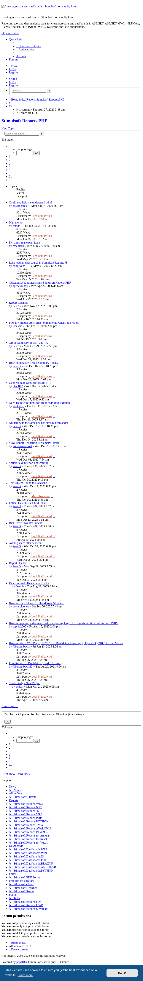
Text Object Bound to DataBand (28, 482)
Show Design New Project (24, 683)
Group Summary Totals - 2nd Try (28, 342)
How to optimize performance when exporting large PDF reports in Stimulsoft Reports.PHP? (63, 623)
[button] (10, 145)
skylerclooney (21, 606)
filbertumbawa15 (23, 666)
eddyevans (19, 265)
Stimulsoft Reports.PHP (24, 120)
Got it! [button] (122, 973)
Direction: (62, 714)
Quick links (16, 39)
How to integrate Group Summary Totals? (33, 362)
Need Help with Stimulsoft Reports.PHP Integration (39, 402)
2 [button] (9, 159)
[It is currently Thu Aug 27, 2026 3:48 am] (10, 106)
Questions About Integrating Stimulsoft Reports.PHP (40, 282)
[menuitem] (28, 46)
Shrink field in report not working (28, 462)
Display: (9, 714)
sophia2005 (19, 626)
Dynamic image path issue (24, 242)
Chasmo (17, 326)
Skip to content (10, 33)
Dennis (20, 586)
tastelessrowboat (22, 446)
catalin (16, 225)
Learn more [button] (25, 975)
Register (14, 85)
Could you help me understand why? (30, 202)
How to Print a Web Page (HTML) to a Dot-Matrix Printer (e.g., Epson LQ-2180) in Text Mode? (66, 643)
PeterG (17, 306)
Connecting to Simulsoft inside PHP (30, 382)
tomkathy (18, 406)
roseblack (18, 245)
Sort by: (36, 714)
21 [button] (10, 176)
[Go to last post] (54, 215)
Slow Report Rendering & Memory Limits (34, 442)
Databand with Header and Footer (29, 583)
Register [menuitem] (14, 72)
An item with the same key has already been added (39, 422)
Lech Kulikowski (41, 215)
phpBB (20, 962)
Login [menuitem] (12, 69)
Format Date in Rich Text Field (27, 503)
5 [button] (9, 169)
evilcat (19, 686)
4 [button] (9, 166)
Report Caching (18, 302)
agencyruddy (20, 285)
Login (12, 82)
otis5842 (18, 386)
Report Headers (18, 563)
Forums (13, 59)
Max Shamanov (40, 496)
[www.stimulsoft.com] (71, 9)
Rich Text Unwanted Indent (25, 523)
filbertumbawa (21, 646)
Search (13, 78)
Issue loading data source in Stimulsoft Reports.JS (38, 262)
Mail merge (15, 222)
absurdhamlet (20, 205)
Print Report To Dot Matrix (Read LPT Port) (35, 663)
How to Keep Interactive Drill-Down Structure (36, 603)
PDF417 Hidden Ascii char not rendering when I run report (44, 322)
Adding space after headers (25, 543)
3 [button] (9, 163)
